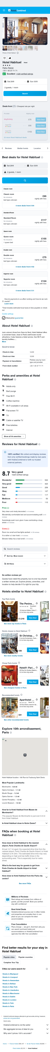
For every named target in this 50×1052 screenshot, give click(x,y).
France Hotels (14, 1044)
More (4, 341)
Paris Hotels (16, 1048)
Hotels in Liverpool (10, 977)
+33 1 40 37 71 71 (10, 70)
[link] (15, 623)
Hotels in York (8, 1003)
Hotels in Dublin (9, 996)
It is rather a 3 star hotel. (15, 535)
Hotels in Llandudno (11, 990)
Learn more (8, 303)
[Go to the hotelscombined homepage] (17, 10)
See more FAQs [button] (25, 883)
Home (5, 1044)
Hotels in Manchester (11, 993)
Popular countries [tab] (25, 957)
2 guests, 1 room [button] (11, 87)
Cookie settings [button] (7, 314)
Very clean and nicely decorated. (18, 511)
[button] (4, 10)
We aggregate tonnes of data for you (18, 1029)
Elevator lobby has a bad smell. (17, 538)
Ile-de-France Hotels (33, 1044)
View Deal (33, 618)
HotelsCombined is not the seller (16, 1025)
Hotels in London (9, 1000)
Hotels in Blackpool (10, 974)
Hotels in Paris (8, 1006)
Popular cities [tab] (9, 957)
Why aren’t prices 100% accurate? (17, 1033)
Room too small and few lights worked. (20, 532)
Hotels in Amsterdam (11, 980)
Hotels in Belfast (9, 983)
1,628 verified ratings (24, 73)
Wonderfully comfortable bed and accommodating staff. (24, 515)
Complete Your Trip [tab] (11, 962)
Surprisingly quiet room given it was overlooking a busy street (22, 521)
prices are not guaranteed (11, 1018)
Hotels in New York (10, 987)
